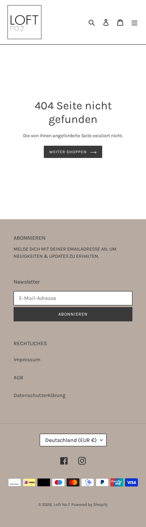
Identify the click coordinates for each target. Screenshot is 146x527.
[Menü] (134, 22)
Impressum (27, 359)
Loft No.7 (62, 504)
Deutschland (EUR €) (71, 440)
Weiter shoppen (68, 151)
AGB (18, 377)
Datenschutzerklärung (39, 395)
